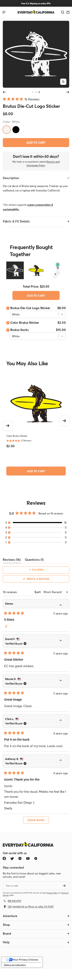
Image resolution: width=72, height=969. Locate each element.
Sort (37, 592)
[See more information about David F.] (63, 641)
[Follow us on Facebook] (4, 858)
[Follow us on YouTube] (28, 858)
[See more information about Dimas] (63, 605)
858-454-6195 (14, 900)
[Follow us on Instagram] (20, 858)
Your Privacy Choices (25, 959)
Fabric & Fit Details (16, 221)
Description (11, 178)
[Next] (67, 92)
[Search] (62, 12)
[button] (21, 99)
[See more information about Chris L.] (63, 721)
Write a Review (44, 579)
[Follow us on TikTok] (36, 858)
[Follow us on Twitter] (12, 858)
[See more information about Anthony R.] (63, 761)
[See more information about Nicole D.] (63, 681)
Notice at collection (15, 965)
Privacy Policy (51, 893)
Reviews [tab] (12, 560)
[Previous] (4, 92)
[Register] (64, 885)
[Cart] (68, 12)
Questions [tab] (34, 560)
